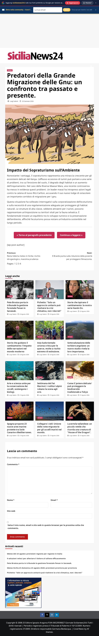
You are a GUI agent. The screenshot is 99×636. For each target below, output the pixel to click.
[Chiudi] (96, 3)
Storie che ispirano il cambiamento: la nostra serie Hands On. (79, 305)
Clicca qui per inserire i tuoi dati (82, 10)
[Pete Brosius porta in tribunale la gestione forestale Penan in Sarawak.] (19, 289)
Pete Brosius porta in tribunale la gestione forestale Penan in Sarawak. (17, 306)
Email (54, 500)
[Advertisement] (49, 31)
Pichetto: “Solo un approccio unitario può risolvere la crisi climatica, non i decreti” (49, 306)
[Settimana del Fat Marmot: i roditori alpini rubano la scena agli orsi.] (49, 370)
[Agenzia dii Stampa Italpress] (23, 592)
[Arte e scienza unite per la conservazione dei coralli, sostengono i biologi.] (19, 370)
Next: (72, 256)
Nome (10, 500)
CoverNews (78, 629)
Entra (67, 10)
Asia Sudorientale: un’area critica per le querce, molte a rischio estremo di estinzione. (48, 347)
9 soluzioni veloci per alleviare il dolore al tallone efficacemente (36, 558)
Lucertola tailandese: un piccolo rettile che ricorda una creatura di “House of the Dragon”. (79, 428)
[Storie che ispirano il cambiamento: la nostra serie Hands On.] (80, 289)
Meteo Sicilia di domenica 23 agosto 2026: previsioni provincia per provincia (42, 568)
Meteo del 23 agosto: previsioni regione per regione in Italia (34, 553)
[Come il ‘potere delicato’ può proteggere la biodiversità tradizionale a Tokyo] (80, 370)
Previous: (23, 256)
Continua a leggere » (71, 235)
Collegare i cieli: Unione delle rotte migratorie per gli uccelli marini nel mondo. (49, 428)
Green (10, 70)
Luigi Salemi (14, 101)
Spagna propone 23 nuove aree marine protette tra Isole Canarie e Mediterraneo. (19, 428)
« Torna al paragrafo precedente (34, 235)
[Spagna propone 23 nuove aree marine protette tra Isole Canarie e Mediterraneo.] (19, 411)
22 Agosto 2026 (24, 314)
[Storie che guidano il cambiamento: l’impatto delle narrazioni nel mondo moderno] (19, 330)
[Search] (91, 66)
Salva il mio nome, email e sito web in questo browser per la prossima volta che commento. (46, 527)
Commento (13, 464)
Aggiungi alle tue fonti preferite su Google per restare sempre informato (40, 3)
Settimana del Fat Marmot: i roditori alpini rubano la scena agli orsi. (49, 387)
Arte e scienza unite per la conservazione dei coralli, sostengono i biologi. (19, 387)
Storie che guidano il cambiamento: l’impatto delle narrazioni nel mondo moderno (19, 347)
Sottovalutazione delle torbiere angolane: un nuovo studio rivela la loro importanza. (78, 347)
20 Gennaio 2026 (28, 101)
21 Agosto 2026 (24, 395)
